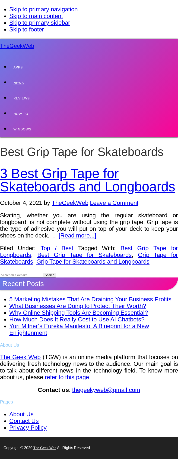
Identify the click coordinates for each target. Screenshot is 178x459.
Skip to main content (36, 16)
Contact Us (24, 421)
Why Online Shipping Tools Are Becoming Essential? (78, 312)
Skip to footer (26, 29)
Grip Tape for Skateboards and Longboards (92, 261)
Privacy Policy (28, 427)
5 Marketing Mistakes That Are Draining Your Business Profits (90, 299)
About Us (21, 414)
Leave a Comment (114, 203)
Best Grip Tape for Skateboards (84, 255)
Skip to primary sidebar (39, 22)
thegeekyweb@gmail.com (106, 390)
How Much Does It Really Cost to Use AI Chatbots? (76, 319)
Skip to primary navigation (43, 9)
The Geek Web (20, 357)
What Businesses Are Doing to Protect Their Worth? (77, 306)
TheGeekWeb (17, 46)
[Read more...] (77, 235)
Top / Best (57, 248)
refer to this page (67, 377)
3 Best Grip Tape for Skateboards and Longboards (87, 180)
